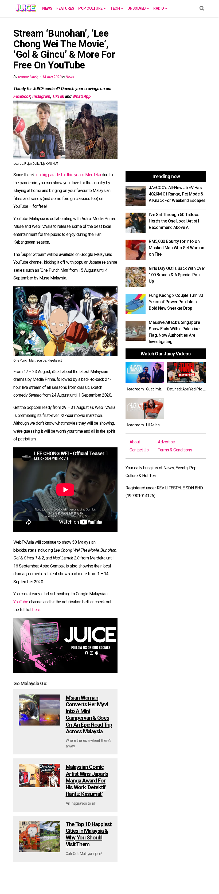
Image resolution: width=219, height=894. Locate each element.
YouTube (20, 601)
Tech (115, 8)
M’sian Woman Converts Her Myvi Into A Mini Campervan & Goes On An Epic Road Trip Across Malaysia (89, 715)
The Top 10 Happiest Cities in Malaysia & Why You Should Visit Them (89, 834)
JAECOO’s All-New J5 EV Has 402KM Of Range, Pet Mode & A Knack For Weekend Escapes (177, 194)
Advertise (166, 441)
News (47, 8)
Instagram (41, 96)
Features (65, 8)
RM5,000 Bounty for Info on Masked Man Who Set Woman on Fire (176, 248)
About (135, 441)
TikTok (58, 96)
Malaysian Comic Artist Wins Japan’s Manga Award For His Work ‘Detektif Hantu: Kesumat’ (87, 780)
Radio (159, 8)
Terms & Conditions (175, 449)
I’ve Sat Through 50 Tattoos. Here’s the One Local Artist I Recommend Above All (174, 221)
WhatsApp (81, 96)
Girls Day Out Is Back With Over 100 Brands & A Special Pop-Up (177, 275)
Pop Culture (90, 8)
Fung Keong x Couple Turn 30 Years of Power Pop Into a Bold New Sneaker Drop (176, 302)
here (36, 609)
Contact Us (139, 449)
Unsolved (137, 8)
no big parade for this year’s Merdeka (68, 174)
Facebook (21, 96)
